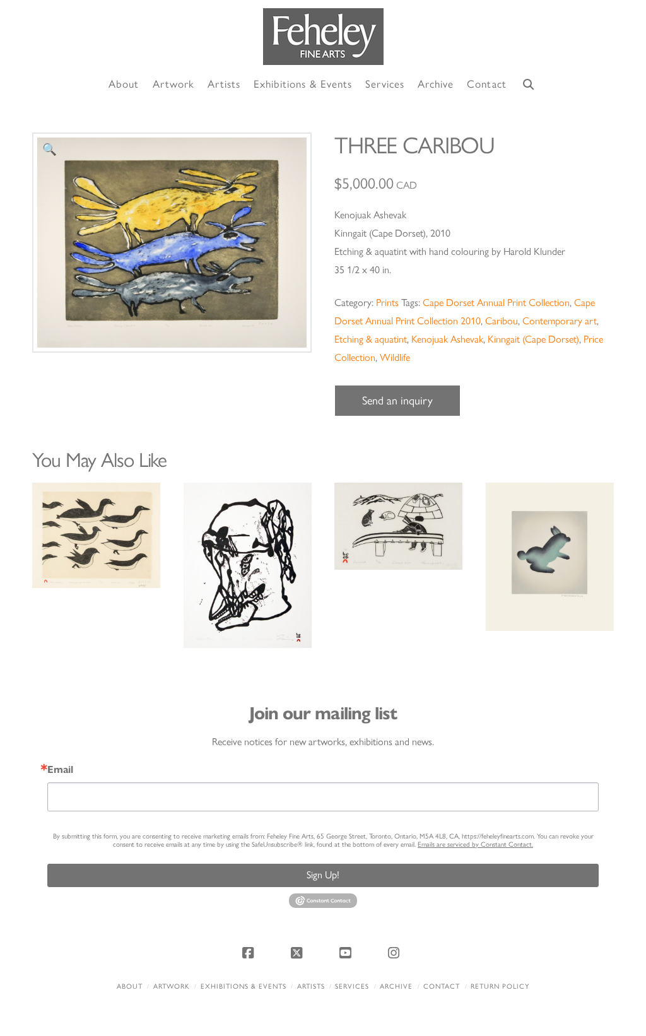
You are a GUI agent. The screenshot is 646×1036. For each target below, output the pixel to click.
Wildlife (395, 357)
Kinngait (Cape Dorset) (533, 339)
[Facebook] (250, 953)
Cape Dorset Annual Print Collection (496, 303)
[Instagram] (396, 953)
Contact (441, 986)
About (130, 986)
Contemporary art (559, 321)
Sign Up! (323, 875)
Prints (387, 303)
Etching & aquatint (370, 339)
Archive (396, 986)
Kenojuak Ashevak (447, 339)
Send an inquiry (397, 401)
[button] (49, 149)
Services (352, 986)
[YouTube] (348, 953)
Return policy (500, 986)
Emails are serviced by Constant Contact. (475, 844)
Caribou (501, 321)
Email (60, 770)
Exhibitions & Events (243, 986)
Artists (311, 986)
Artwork (171, 986)
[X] (298, 953)
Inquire (96, 534)
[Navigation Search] (528, 85)
